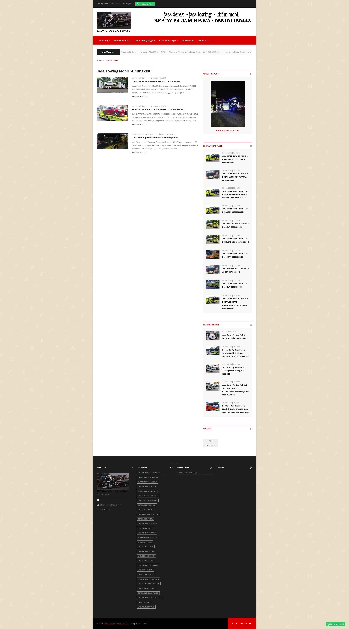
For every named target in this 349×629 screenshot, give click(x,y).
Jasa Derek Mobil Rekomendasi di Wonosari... (157, 81)
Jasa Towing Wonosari (147, 491)
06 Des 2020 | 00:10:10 (231, 250)
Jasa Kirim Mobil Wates (147, 533)
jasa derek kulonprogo (147, 500)
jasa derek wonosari (146, 556)
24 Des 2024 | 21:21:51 (231, 402)
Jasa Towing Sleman (146, 588)
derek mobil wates (145, 528)
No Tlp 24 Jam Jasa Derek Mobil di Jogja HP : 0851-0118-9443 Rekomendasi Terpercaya (235, 409)
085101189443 (105, 509)
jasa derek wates (144, 602)
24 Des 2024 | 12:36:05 (157, 78)
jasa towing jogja (145, 547)
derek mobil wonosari (147, 505)
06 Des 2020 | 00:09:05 (231, 280)
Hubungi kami (102, 494)
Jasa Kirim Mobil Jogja (147, 486)
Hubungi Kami (128, 3)
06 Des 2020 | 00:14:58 (231, 188)
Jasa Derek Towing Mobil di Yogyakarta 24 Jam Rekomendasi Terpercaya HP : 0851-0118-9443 (247, 52)
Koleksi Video (188, 40)
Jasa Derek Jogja (139, 78)
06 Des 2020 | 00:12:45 (231, 235)
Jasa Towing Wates (145, 561)
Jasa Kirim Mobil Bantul (147, 551)
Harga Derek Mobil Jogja (148, 514)
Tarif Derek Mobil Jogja (147, 537)
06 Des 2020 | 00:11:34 (231, 205)
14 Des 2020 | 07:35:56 (231, 153)
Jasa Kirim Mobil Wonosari (148, 579)
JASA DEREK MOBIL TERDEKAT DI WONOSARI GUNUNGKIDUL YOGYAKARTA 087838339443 (235, 194)
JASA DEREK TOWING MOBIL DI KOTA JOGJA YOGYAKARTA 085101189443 (235, 159)
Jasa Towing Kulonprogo (148, 477)
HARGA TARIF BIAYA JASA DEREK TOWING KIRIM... (158, 109)
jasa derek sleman (145, 510)
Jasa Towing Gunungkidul (148, 584)
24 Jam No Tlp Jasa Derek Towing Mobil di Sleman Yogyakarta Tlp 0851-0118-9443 (235, 353)
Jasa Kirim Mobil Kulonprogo (149, 598)
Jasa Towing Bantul (146, 607)
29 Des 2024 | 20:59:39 (231, 364)
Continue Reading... (140, 96)
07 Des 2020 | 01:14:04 (157, 106)
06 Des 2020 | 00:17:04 (231, 220)
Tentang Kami (102, 3)
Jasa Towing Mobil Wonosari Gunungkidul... (156, 137)
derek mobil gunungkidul (148, 565)
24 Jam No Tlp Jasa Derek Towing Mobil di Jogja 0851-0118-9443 (180, 52)
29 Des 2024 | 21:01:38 (231, 346)
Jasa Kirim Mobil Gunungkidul (150, 473)
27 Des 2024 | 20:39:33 (231, 381)
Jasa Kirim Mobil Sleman (147, 524)
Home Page (104, 40)
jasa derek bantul (145, 570)
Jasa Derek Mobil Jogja (187, 472)
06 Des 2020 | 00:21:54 (231, 265)
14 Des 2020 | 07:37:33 (231, 170)
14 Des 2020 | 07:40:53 (231, 295)
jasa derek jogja (145, 542)
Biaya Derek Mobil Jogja (147, 482)
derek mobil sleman (146, 574)
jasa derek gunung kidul (148, 496)
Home (101, 60)
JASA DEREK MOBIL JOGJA (143, 134)
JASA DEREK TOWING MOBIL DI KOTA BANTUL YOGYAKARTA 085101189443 (235, 176)
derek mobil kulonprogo (148, 593)
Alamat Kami (115, 3)
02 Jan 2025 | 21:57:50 (230, 331)
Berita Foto (203, 40)
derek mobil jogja (145, 519)
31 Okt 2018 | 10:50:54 (164, 134)
